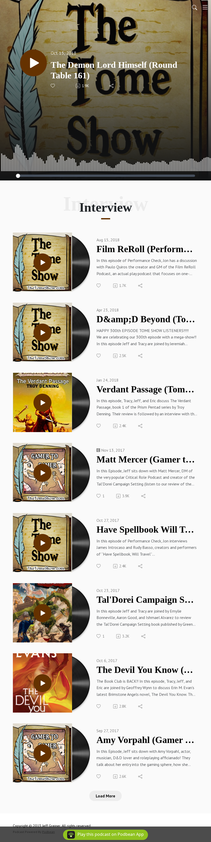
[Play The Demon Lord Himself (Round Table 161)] (33, 62)
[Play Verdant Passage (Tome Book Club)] (42, 403)
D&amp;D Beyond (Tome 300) (146, 319)
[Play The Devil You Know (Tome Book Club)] (42, 683)
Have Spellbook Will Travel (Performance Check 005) (146, 529)
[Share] (112, 85)
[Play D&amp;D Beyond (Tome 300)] (42, 333)
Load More (105, 795)
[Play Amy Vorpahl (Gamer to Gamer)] (42, 753)
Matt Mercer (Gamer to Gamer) (146, 459)
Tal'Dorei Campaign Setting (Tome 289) (146, 600)
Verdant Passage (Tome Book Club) (146, 389)
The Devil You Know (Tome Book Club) (146, 670)
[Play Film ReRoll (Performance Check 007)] (42, 262)
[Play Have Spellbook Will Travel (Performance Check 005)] (42, 543)
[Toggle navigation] (205, 7)
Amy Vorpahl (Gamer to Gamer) (146, 740)
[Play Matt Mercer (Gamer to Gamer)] (42, 473)
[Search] (194, 7)
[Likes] (53, 85)
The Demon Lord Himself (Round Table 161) (114, 70)
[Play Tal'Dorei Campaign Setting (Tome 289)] (42, 613)
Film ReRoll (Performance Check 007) (146, 249)
